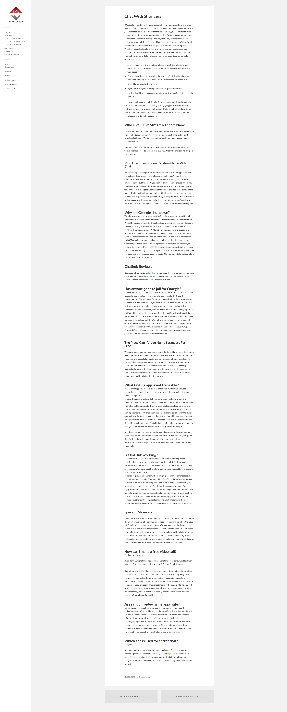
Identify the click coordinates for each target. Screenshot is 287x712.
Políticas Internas (15, 38)
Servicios (8, 48)
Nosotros (8, 35)
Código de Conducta (16, 42)
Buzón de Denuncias (13, 54)
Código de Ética (14, 45)
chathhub (153, 276)
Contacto (8, 51)
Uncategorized (144, 677)
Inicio (7, 32)
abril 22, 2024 (129, 677)
